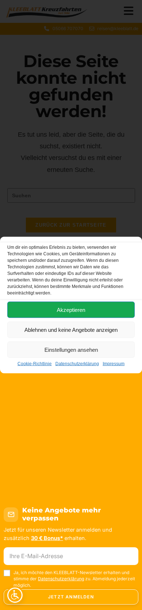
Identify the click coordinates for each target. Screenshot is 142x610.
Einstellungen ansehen (71, 349)
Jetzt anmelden (71, 596)
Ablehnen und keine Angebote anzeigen (71, 329)
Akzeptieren (71, 309)
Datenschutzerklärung (77, 363)
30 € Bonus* (47, 538)
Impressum (114, 363)
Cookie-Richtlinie (34, 363)
